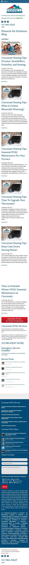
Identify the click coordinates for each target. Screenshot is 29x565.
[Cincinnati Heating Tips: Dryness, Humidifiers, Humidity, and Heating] (11, 48)
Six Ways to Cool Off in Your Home (12, 446)
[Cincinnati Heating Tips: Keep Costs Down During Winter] (11, 233)
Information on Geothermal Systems (13, 526)
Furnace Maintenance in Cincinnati (17, 533)
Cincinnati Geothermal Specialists (10, 414)
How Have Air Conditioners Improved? (13, 367)
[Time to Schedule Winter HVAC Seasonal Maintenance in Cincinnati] (11, 276)
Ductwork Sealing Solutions (8, 425)
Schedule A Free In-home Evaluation (14, 320)
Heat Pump (13, 537)
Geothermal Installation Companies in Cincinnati (14, 528)
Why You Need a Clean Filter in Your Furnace (14, 384)
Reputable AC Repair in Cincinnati (18, 518)
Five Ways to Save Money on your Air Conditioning (16, 450)
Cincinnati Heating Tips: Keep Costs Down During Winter (14, 246)
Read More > (4, 81)
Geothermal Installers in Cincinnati (11, 530)
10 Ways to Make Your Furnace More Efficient (15, 438)
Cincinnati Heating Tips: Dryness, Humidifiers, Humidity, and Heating (14, 61)
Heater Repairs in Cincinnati (9, 535)
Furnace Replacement (12, 543)
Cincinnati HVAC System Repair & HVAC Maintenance (11, 418)
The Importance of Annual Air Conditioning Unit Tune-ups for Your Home (15, 434)
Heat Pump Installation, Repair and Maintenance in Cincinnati (14, 422)
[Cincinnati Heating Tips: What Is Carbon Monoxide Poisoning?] (11, 93)
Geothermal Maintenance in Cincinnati (13, 521)
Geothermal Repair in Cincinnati (10, 523)
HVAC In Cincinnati (15, 542)
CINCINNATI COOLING (15, 353)
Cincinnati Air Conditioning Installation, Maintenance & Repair (11, 411)
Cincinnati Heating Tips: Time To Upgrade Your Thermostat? (14, 200)
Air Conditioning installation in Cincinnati (12, 513)
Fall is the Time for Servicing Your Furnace (14, 442)
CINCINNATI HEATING (6, 353)
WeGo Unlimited (15, 551)
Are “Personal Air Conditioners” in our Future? (15, 362)
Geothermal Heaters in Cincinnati (12, 379)
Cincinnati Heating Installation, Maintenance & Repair (13, 407)
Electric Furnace (22, 535)
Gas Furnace (5, 537)
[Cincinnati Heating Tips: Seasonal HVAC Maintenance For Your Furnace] (11, 139)
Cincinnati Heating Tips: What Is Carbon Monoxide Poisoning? (14, 106)
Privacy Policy (4, 553)
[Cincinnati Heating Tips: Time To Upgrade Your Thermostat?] (11, 187)
